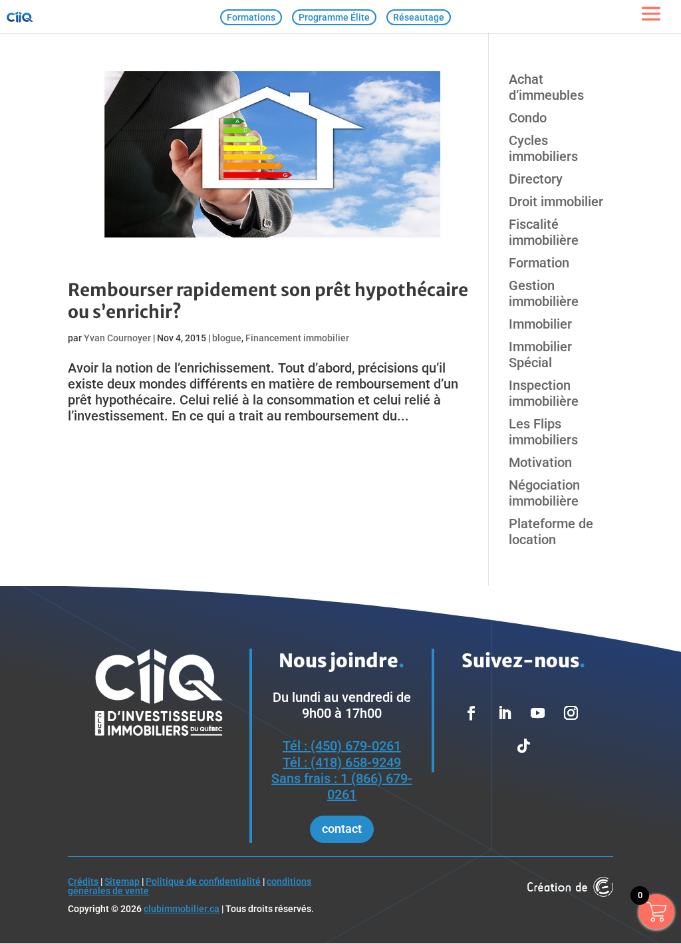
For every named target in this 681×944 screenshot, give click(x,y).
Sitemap (122, 881)
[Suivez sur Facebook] (471, 713)
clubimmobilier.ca (181, 908)
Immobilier (540, 324)
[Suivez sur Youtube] (537, 713)
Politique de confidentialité (203, 881)
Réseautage (418, 17)
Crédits (83, 881)
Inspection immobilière (544, 393)
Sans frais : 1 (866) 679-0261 (341, 786)
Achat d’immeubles (546, 87)
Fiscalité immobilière (544, 232)
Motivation (540, 462)
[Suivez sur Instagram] (571, 713)
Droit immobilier (556, 202)
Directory (536, 179)
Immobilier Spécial (540, 355)
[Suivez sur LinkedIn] (504, 713)
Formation (539, 263)
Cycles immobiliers (543, 148)
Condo (528, 118)
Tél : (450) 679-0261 (342, 746)
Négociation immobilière (544, 493)
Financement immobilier (297, 338)
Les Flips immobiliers (543, 432)
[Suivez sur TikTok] (523, 746)
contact (342, 829)
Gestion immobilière (544, 293)
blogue (226, 338)
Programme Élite (334, 17)
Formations (251, 17)
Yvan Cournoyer (117, 338)
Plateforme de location (551, 532)
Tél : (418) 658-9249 (342, 762)
